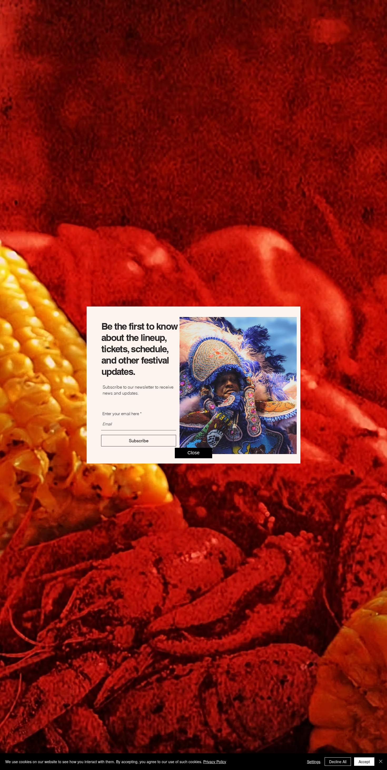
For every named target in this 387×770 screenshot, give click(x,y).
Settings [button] (313, 761)
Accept (364, 761)
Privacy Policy (214, 761)
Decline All (337, 761)
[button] (193, 453)
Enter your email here (120, 414)
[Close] (381, 761)
